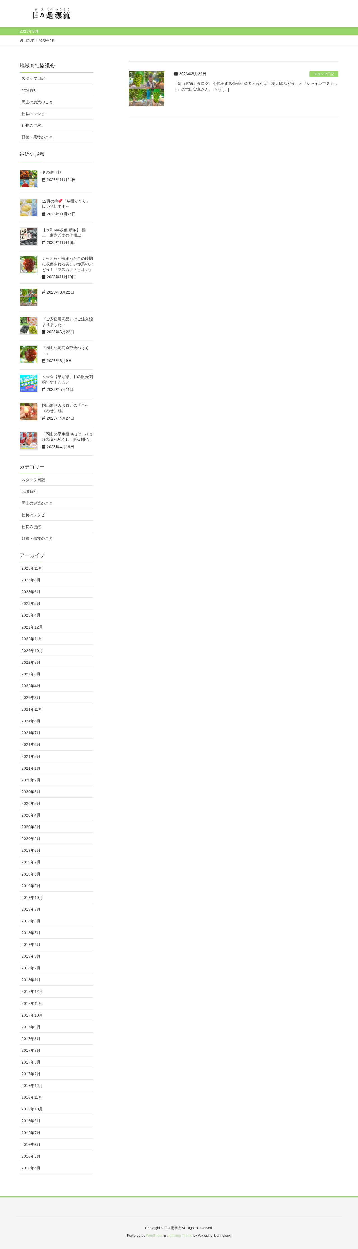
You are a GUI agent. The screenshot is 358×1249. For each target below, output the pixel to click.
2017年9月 (31, 1027)
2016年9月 (31, 1121)
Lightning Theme (179, 1236)
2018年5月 (31, 933)
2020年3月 (31, 827)
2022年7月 (31, 662)
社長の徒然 (31, 125)
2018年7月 (31, 909)
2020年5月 (31, 803)
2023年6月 (31, 591)
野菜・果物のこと (37, 137)
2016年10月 (32, 1109)
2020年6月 (31, 791)
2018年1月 (31, 979)
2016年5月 (31, 1156)
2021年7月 (31, 733)
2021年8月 (31, 721)
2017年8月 (31, 1038)
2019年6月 (31, 874)
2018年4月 (31, 944)
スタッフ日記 (324, 74)
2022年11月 (32, 639)
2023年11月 (32, 568)
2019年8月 (31, 850)
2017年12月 (32, 991)
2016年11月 (32, 1097)
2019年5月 (31, 886)
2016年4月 (31, 1168)
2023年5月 (31, 603)
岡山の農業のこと (37, 102)
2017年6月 (31, 1062)
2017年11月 (32, 1003)
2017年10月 (32, 1015)
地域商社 (29, 90)
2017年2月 (31, 1074)
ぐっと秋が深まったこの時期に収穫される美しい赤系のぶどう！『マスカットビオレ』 (67, 264)
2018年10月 (32, 897)
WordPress (154, 1236)
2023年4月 (31, 615)
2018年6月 (31, 921)
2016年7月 (31, 1133)
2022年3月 (31, 697)
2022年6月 (31, 674)
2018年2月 (31, 968)
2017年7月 (31, 1050)
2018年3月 (31, 956)
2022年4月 (31, 686)
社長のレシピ (33, 113)
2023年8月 (31, 580)
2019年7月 (31, 862)
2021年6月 (31, 744)
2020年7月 (31, 780)
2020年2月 (31, 838)
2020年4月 (31, 815)
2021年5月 (31, 756)
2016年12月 (32, 1085)
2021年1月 (31, 768)
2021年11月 (32, 709)
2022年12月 (32, 627)
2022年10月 (32, 650)
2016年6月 (31, 1144)
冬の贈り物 (52, 172)
